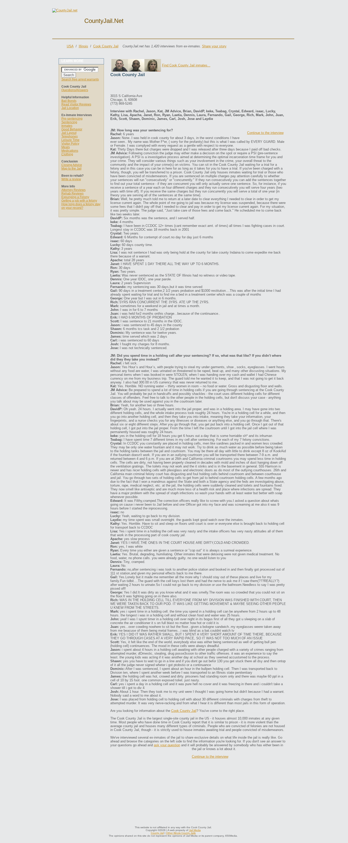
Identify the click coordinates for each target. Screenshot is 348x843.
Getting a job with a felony (79, 200)
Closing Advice (71, 165)
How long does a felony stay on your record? (80, 206)
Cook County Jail (105, 46)
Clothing (67, 154)
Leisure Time (70, 140)
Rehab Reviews (72, 193)
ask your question (167, 745)
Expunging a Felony (75, 197)
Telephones (69, 136)
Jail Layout (68, 133)
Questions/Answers (74, 90)
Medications (69, 151)
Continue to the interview (265, 133)
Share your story (214, 46)
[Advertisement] (170, 86)
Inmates (66, 126)
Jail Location (70, 108)
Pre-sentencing (72, 118)
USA (70, 46)
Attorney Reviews (73, 190)
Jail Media (195, 830)
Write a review (71, 179)
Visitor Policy (70, 143)
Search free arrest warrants (80, 79)
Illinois (83, 46)
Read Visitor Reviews (76, 104)
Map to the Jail (71, 168)
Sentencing (69, 122)
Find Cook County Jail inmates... (186, 65)
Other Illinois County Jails (181, 833)
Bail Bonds (68, 101)
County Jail (157, 833)
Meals (65, 147)
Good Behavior (71, 129)
